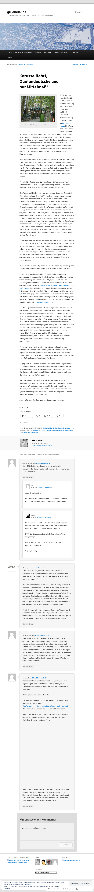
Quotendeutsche (58, 430)
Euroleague (75, 52)
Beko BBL (47, 52)
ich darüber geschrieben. (44, 302)
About (10, 57)
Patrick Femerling (46, 430)
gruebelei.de (16, 12)
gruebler (31, 64)
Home (10, 52)
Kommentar (66, 845)
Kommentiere (28, 477)
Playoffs (38, 52)
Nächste (83, 64)
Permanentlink (33, 432)
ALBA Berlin (36, 430)
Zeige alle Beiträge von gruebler (43, 445)
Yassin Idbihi (68, 430)
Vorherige (74, 64)
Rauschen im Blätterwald (23, 52)
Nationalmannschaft (61, 52)
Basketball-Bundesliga (50, 428)
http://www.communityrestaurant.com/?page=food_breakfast (45, 706)
